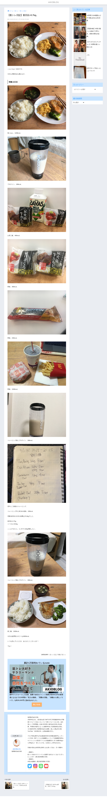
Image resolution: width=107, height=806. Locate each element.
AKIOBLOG (53, 2)
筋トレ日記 (53, 654)
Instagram (35, 768)
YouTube (46, 768)
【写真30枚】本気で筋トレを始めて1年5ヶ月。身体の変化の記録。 (94, 32)
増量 (59, 654)
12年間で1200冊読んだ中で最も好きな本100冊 (94, 18)
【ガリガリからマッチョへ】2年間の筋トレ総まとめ (94, 44)
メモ (88, 55)
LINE (41, 768)
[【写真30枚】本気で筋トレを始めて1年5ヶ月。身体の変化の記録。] (87, 26)
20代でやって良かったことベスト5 (94, 69)
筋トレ (64, 654)
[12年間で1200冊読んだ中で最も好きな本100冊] (87, 13)
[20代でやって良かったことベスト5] (87, 65)
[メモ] (87, 52)
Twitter (29, 768)
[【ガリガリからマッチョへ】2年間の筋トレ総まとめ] (87, 39)
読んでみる (36, 704)
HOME (54, 799)
